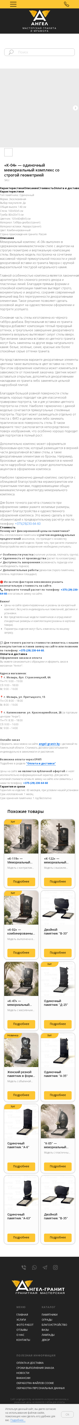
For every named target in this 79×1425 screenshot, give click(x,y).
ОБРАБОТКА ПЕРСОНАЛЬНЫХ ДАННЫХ (40, 1388)
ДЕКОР (46, 1340)
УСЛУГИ (21, 1320)
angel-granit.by (49, 744)
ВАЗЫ (45, 1330)
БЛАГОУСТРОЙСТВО (54, 1325)
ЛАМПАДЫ (48, 1335)
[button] (66, 4)
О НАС (20, 1335)
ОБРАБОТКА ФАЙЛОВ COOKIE (35, 1383)
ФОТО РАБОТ (24, 1325)
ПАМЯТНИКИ (50, 1314)
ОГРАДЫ (47, 1320)
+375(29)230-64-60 (27, 524)
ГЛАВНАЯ (22, 1314)
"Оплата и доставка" (41, 763)
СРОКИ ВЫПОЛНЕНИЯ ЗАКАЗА (35, 1368)
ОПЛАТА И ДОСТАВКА (30, 1363)
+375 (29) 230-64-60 (31, 650)
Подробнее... (17, 1420)
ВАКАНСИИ (23, 1378)
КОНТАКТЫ (23, 1340)
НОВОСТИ (22, 1373)
